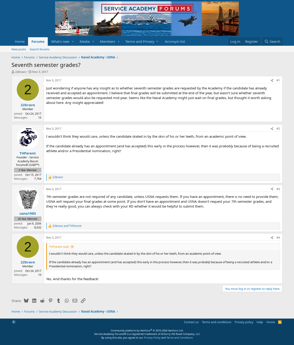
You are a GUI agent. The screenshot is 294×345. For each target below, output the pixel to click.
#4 (278, 238)
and (66, 226)
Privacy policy (244, 322)
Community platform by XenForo (147, 330)
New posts (18, 49)
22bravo (20, 72)
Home (20, 41)
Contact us (191, 322)
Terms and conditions (216, 322)
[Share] (272, 80)
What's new (60, 41)
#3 (278, 189)
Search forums (39, 49)
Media (85, 41)
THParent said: (59, 247)
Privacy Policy (152, 337)
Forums (37, 41)
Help (260, 322)
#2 (278, 129)
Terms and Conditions (180, 337)
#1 (278, 80)
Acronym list (175, 41)
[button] (73, 41)
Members (107, 41)
